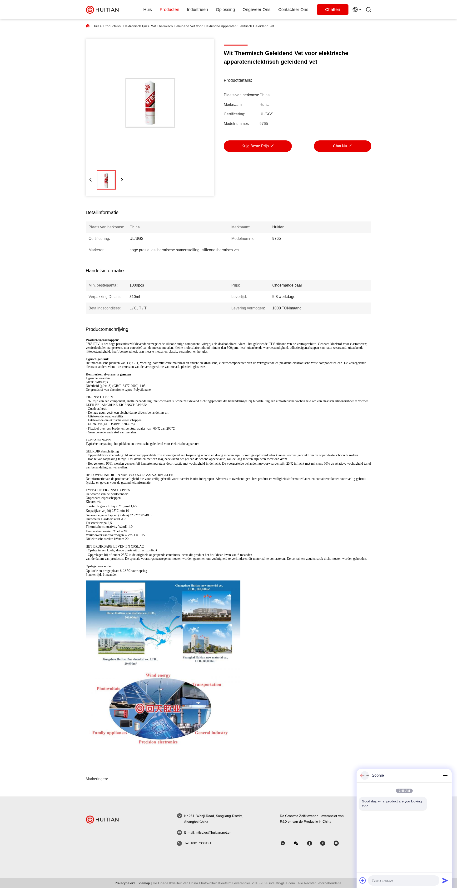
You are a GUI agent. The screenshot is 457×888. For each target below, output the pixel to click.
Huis (147, 9)
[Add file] (362, 880)
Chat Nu (340, 146)
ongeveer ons (256, 9)
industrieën (197, 9)
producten (169, 9)
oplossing (225, 9)
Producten (111, 26)
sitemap (144, 883)
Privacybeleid (125, 883)
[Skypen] (313, 843)
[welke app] (286, 843)
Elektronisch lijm (135, 26)
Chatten (332, 9)
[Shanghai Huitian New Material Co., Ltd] (102, 9)
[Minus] (445, 775)
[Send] (445, 880)
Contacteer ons (293, 9)
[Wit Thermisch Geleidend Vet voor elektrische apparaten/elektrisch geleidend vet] (150, 103)
